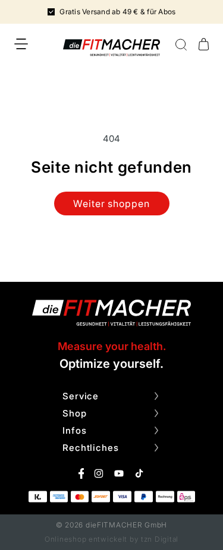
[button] (21, 44)
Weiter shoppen (111, 203)
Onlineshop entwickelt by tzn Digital (111, 539)
